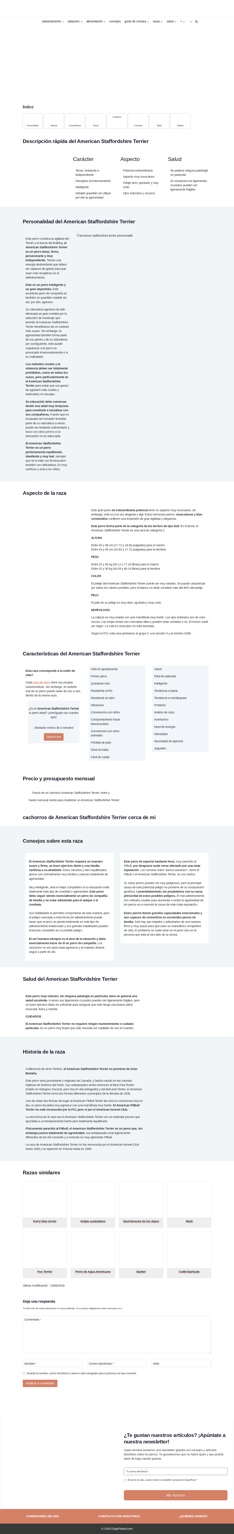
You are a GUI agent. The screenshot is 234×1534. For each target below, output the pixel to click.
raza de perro (41, 682)
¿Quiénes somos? (193, 1516)
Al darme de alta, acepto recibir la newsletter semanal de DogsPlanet (162, 1479)
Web (156, 1363)
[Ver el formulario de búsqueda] (196, 21)
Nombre (30, 1363)
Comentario (32, 1319)
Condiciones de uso (42, 1516)
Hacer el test (54, 736)
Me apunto (175, 1495)
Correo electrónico (101, 1363)
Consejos (115, 21)
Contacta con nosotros (119, 1516)
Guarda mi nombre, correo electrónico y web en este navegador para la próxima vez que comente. (82, 1373)
